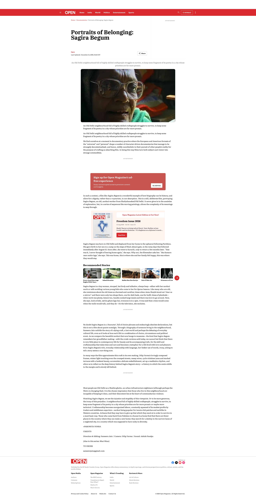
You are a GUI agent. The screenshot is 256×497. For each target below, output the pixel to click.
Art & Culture (133, 477)
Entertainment (119, 12)
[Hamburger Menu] (60, 12)
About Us (94, 494)
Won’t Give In (95, 488)
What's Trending (117, 473)
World (97, 12)
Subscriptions (75, 483)
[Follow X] (176, 462)
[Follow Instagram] (183, 462)
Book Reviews (133, 483)
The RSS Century (96, 477)
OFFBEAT (187, 13)
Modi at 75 (93, 485)
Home (82, 12)
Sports (131, 12)
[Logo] (70, 12)
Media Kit (102, 494)
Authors (73, 477)
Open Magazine (96, 473)
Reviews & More (135, 473)
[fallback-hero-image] (92, 273)
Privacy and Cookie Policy (79, 494)
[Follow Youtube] (180, 462)
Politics (107, 12)
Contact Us (112, 494)
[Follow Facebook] (172, 462)
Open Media (76, 473)
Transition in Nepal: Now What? (97, 481)
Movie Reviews (134, 480)
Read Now (121, 235)
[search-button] (178, 12)
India (90, 12)
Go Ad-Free (157, 186)
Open (73, 52)
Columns (74, 480)
